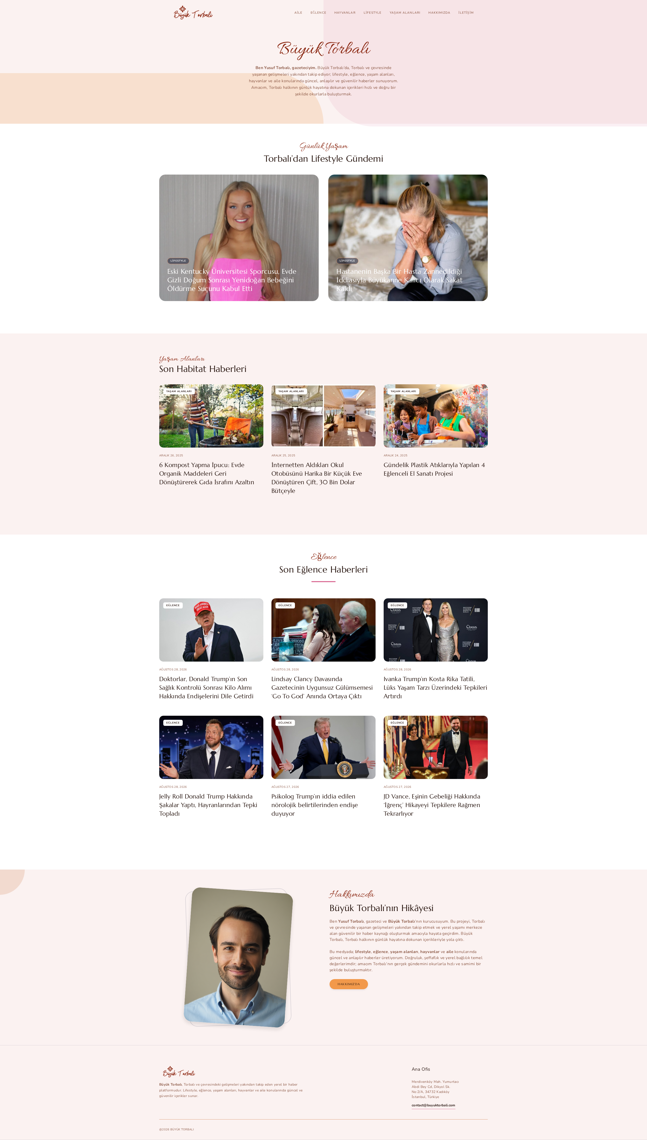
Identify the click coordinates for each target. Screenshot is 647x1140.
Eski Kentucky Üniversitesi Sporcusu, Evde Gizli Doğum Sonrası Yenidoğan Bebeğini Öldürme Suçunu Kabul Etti (231, 280)
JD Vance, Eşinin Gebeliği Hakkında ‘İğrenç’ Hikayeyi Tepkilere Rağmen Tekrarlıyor (432, 805)
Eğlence (318, 13)
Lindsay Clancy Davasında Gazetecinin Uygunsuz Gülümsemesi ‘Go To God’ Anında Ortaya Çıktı (322, 687)
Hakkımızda (439, 13)
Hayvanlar (345, 13)
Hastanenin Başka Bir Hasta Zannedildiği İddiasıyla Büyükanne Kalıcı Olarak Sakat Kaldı (399, 280)
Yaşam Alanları (405, 13)
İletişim (466, 13)
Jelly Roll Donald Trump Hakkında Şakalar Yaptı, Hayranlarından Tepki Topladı (208, 805)
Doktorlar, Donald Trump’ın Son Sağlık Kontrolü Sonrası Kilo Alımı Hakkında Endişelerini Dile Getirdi (206, 687)
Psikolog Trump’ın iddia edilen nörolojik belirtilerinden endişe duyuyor (314, 805)
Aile (298, 13)
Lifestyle (373, 13)
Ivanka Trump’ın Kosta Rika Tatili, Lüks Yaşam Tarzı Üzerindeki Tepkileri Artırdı (435, 687)
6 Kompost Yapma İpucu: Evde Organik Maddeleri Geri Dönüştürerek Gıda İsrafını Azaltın (206, 473)
